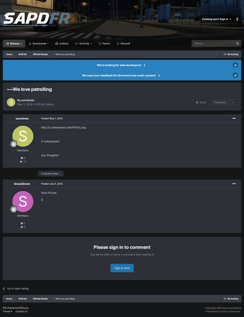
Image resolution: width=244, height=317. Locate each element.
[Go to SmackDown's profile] (22, 201)
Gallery (63, 43)
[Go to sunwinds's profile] (11, 102)
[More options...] (234, 118)
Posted (52, 118)
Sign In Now (122, 268)
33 (24, 161)
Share (202, 102)
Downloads (39, 43)
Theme (7, 311)
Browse (14, 43)
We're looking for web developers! (119, 65)
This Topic (223, 43)
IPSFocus (23, 307)
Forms (106, 43)
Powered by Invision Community (223, 311)
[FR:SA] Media (45, 104)
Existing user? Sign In (215, 19)
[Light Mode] (237, 19)
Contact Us (22, 311)
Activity (84, 43)
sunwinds (27, 100)
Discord (125, 43)
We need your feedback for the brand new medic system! (119, 75)
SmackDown (22, 183)
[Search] (237, 43)
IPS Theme (8, 307)
